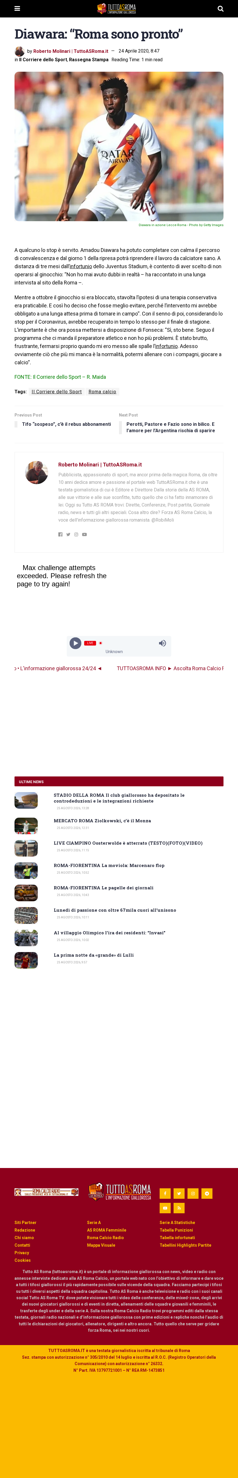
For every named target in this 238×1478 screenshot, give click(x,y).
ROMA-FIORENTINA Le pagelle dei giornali (104, 888)
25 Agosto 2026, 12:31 (72, 828)
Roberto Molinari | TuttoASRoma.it (70, 51)
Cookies (23, 1260)
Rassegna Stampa (89, 59)
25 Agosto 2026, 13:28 (72, 808)
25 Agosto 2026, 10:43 (72, 895)
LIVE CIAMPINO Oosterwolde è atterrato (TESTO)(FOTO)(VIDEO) (128, 843)
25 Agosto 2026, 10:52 (72, 872)
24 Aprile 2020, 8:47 (139, 51)
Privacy (22, 1252)
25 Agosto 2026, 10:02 (72, 940)
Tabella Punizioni (176, 1230)
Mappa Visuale (101, 1245)
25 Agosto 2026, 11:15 (72, 850)
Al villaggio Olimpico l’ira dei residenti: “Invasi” (109, 933)
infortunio (81, 266)
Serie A (94, 1222)
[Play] (75, 643)
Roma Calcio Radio (105, 1237)
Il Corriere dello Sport (43, 59)
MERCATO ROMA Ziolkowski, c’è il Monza (102, 820)
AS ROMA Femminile (106, 1230)
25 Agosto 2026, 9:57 (71, 962)
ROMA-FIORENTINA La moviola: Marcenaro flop (109, 865)
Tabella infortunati (177, 1237)
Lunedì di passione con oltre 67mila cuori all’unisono (115, 910)
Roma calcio (102, 391)
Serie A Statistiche (177, 1222)
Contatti (22, 1245)
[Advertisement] (119, 724)
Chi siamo (24, 1237)
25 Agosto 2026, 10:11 (72, 917)
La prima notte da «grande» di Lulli (94, 955)
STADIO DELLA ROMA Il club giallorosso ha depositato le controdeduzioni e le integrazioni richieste (119, 798)
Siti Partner (26, 1222)
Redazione (25, 1230)
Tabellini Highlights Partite (185, 1245)
